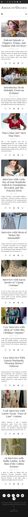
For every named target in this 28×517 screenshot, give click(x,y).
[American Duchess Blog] (14, 7)
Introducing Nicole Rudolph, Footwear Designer (14, 90)
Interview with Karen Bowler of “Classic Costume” (14, 282)
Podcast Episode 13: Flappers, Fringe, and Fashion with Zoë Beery (14, 43)
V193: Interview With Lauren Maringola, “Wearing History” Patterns (14, 362)
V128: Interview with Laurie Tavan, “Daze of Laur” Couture (14, 413)
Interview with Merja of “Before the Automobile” (14, 235)
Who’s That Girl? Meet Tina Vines (14, 134)
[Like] (5, 63)
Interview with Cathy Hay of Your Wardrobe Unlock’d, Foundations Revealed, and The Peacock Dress (14, 185)
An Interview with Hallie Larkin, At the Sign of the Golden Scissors (14, 462)
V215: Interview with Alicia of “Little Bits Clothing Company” (14, 329)
